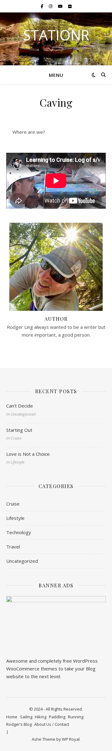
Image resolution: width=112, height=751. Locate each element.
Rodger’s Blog (19, 724)
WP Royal (71, 739)
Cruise (13, 504)
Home (11, 717)
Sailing (26, 717)
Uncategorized (22, 561)
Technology (18, 532)
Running (75, 717)
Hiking (40, 717)
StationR (56, 35)
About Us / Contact (51, 724)
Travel (13, 546)
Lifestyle (15, 518)
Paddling (57, 717)
